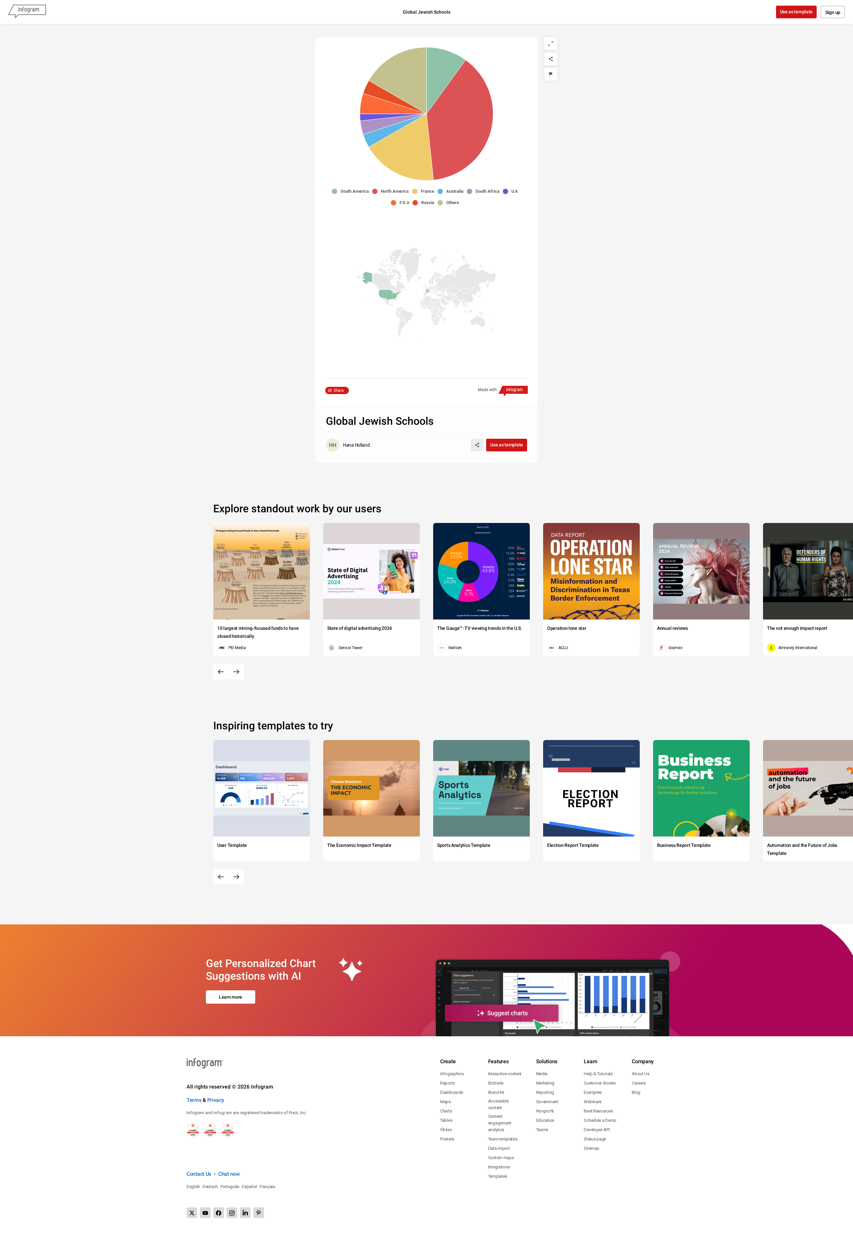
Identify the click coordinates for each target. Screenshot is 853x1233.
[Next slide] (236, 671)
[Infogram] (27, 12)
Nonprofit (545, 1111)
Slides (445, 1129)
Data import (499, 1148)
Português (230, 1186)
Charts (446, 1111)
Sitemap (591, 1148)
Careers (639, 1083)
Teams (542, 1129)
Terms (194, 1100)
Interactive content (504, 1073)
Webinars (592, 1101)
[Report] (550, 74)
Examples (593, 1092)
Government (547, 1101)
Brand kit (496, 1092)
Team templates (502, 1138)
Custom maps (501, 1157)
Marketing (545, 1083)
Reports (447, 1083)
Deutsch (210, 1186)
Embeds (495, 1083)
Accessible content (498, 1104)
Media (542, 1073)
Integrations (499, 1166)
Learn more (230, 997)
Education (545, 1120)
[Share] (550, 59)
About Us (640, 1073)
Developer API (596, 1129)
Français (267, 1186)
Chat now (229, 1174)
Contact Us (199, 1174)
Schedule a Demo (600, 1120)
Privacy (215, 1100)
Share (339, 390)
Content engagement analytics (499, 1123)
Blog (636, 1092)
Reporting (545, 1092)
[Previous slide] (221, 671)
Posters (447, 1138)
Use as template (796, 11)
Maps (445, 1101)
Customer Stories (599, 1083)
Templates (497, 1176)
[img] (446, 80)
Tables (446, 1120)
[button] (352, 191)
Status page (595, 1138)
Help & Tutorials (598, 1073)
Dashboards (451, 1092)
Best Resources (598, 1111)
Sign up (832, 12)
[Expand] (550, 43)
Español (249, 1186)
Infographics (451, 1073)
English (193, 1186)
